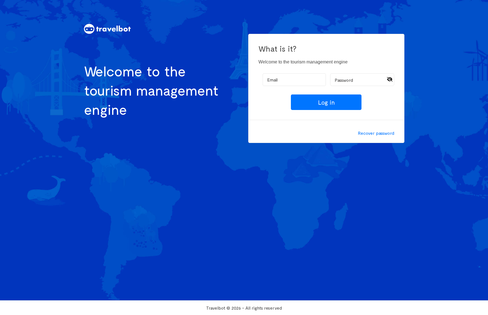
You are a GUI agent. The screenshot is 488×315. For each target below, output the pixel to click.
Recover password (376, 133)
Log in (326, 102)
